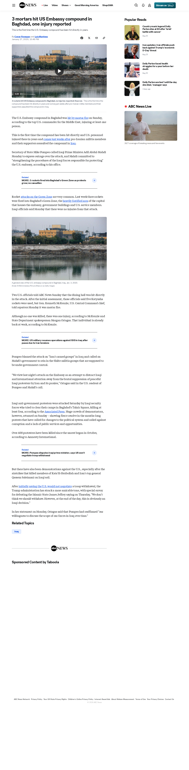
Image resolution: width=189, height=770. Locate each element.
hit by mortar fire (78, 118)
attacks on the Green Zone (36, 196)
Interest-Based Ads (102, 699)
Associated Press (55, 411)
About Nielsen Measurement (122, 699)
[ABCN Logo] (27, 5)
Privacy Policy (36, 699)
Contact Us (169, 699)
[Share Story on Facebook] (82, 38)
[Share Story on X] (89, 38)
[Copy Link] (104, 38)
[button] (14, 5)
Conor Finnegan (22, 36)
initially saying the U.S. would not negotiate (45, 486)
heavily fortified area (75, 201)
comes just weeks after (56, 139)
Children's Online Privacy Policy (80, 699)
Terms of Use (140, 699)
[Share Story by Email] (96, 38)
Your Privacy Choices (155, 699)
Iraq (73, 143)
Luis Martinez (41, 36)
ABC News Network (22, 699)
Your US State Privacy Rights (55, 699)
